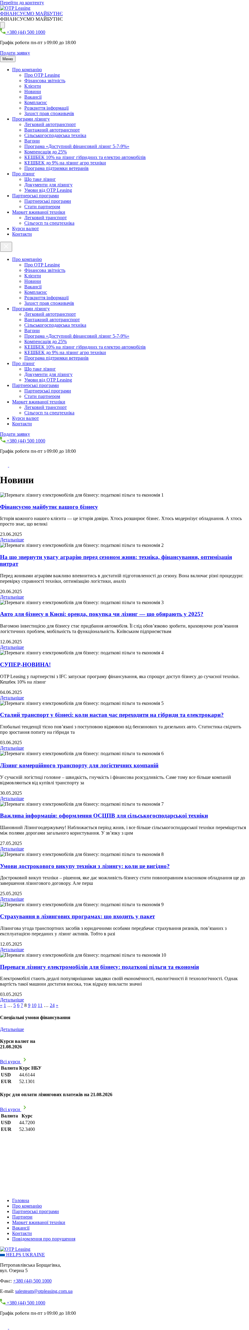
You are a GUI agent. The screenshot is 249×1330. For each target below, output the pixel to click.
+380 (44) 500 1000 (32, 1280)
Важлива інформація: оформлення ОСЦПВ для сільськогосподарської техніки (104, 815)
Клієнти (32, 86)
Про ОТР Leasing (42, 75)
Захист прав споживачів (49, 113)
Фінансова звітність (44, 80)
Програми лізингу (31, 118)
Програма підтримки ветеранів (56, 168)
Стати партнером (42, 206)
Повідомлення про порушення (43, 1238)
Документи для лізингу (48, 184)
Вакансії (33, 97)
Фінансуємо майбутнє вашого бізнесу (49, 507)
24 (52, 1005)
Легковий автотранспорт (50, 124)
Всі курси (10, 1061)
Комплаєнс (35, 102)
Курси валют (25, 228)
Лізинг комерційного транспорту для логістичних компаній (79, 765)
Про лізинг (23, 173)
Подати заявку (15, 52)
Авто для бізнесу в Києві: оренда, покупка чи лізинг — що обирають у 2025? (101, 614)
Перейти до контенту (22, 2)
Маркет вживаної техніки (38, 212)
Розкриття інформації (46, 108)
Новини (32, 91)
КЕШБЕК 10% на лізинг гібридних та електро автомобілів (85, 157)
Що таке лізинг (40, 179)
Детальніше (12, 539)
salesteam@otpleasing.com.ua (44, 1291)
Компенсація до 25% (45, 151)
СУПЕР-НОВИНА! (25, 664)
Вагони (32, 140)
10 (34, 1005)
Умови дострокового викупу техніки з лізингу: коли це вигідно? (85, 866)
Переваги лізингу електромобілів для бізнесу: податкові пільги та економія (99, 967)
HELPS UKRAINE (25, 1254)
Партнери (22, 1216)
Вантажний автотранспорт (52, 129)
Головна (20, 1200)
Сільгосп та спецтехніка (49, 223)
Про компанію (27, 69)
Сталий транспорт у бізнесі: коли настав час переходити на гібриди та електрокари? (112, 715)
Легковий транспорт (45, 217)
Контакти (22, 234)
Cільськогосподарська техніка (55, 135)
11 (40, 1005)
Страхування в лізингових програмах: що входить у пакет (77, 916)
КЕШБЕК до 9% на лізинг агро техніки (65, 162)
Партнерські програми (35, 195)
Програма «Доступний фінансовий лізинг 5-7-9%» (76, 146)
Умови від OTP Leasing (48, 190)
